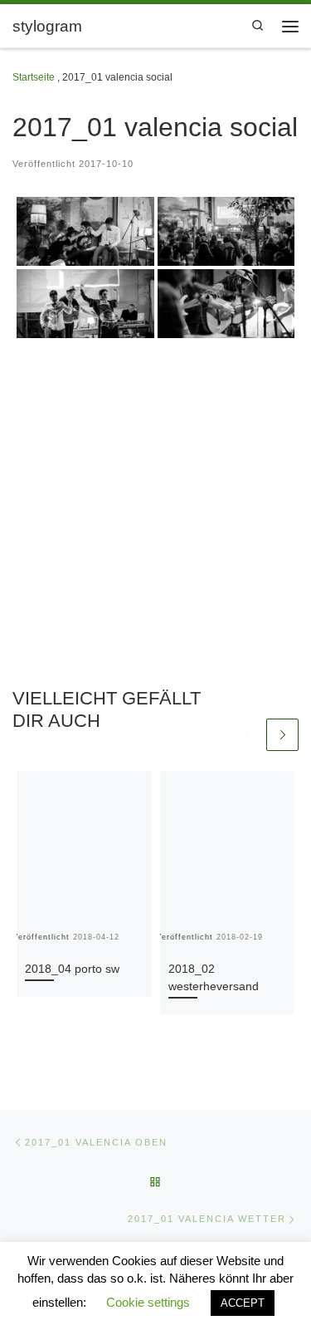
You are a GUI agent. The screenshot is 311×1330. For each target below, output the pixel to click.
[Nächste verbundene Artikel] (282, 735)
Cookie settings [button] (148, 1302)
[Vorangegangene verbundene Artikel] (247, 735)
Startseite (33, 77)
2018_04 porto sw (72, 968)
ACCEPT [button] (243, 1303)
